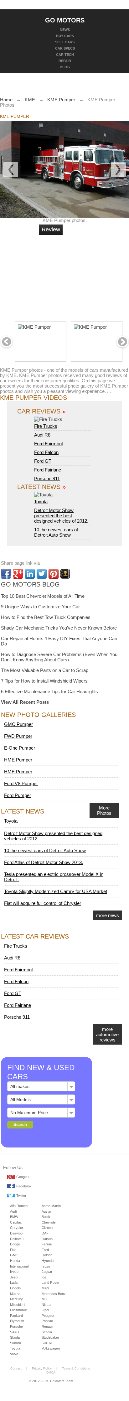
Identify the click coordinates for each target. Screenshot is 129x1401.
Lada (14, 1282)
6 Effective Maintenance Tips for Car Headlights (49, 691)
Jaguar (47, 1271)
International (19, 1266)
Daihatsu (16, 1239)
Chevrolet (49, 1222)
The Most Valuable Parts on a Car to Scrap (44, 670)
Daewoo (16, 1233)
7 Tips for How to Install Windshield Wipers (44, 681)
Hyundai (48, 1261)
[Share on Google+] (18, 574)
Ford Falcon (46, 452)
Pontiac (47, 1321)
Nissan (47, 1305)
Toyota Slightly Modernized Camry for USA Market (55, 891)
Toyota (41, 501)
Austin (46, 1211)
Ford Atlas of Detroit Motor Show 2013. (43, 862)
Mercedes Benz (54, 1294)
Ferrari (47, 1244)
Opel (45, 1310)
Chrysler (16, 1227)
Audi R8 (42, 434)
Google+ (22, 1177)
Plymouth (17, 1321)
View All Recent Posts (25, 702)
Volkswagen (51, 1348)
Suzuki (47, 1343)
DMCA (50, 1372)
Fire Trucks (45, 426)
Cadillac (16, 1222)
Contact (16, 1368)
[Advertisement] (86, 275)
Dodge (15, 1244)
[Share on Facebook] (6, 574)
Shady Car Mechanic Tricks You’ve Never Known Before (59, 627)
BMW (14, 1217)
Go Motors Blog (30, 584)
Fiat (13, 1250)
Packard (16, 1315)
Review (51, 229)
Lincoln (15, 1288)
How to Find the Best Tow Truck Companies (45, 617)
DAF (45, 1233)
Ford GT (42, 461)
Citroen (47, 1227)
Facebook (24, 1186)
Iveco (14, 1271)
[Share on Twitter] (42, 574)
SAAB (14, 1332)
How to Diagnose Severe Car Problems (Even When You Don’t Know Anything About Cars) (59, 657)
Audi (13, 1211)
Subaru (15, 1343)
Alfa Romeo (19, 1206)
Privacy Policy (42, 1368)
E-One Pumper (19, 748)
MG (44, 1299)
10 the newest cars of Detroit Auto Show (56, 532)
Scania (47, 1332)
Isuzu (46, 1266)
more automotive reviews (107, 1034)
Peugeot (48, 1315)
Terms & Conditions (76, 1368)
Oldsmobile (18, 1310)
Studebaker (50, 1337)
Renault (47, 1326)
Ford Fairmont (48, 443)
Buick (46, 1217)
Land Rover (50, 1282)
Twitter (21, 1195)
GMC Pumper (18, 724)
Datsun (47, 1239)
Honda (15, 1261)
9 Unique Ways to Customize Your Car (40, 606)
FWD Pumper (18, 736)
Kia (44, 1277)
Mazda (15, 1294)
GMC (14, 1255)
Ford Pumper (17, 795)
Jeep (14, 1277)
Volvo (14, 1354)
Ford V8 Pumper (21, 783)
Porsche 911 (47, 478)
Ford (45, 1250)
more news (107, 915)
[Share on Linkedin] (30, 574)
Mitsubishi (17, 1305)
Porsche (16, 1326)
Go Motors (65, 20)
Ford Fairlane (47, 469)
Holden (47, 1255)
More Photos (104, 810)
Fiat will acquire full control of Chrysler (42, 903)
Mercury (16, 1299)
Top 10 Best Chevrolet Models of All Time (43, 596)
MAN (45, 1288)
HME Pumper (18, 759)
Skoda (15, 1337)
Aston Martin (51, 1206)
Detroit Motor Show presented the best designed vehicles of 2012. (61, 516)
